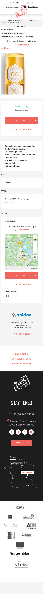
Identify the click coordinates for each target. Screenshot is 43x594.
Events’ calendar (21, 364)
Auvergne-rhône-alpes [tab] (19, 463)
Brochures (21, 354)
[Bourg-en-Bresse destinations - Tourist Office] (21, 390)
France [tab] (13, 457)
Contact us (21, 443)
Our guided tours (21, 359)
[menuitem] (14, 3)
